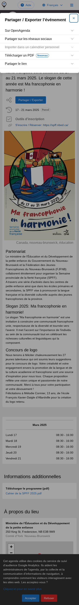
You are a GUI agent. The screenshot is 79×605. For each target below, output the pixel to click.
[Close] (73, 18)
